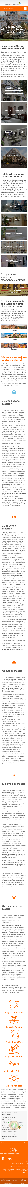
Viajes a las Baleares (14, 1071)
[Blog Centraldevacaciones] (10, 1158)
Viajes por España (14, 1012)
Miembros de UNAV (22, 1182)
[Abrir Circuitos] (18, 1143)
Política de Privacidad (5, 1180)
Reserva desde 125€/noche (14, 114)
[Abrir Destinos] (7, 1143)
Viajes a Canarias (14, 1042)
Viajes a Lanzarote (14, 1056)
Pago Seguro (14, 1180)
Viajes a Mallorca (14, 1085)
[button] (25, 8)
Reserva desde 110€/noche (14, 159)
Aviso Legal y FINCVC (23, 1179)
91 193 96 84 (8, 8)
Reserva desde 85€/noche (14, 138)
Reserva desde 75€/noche (14, 92)
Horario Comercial (11, 1182)
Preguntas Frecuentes (8, 1183)
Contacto (3, 1182)
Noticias (22, 1183)
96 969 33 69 (24, 1164)
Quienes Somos (23, 1180)
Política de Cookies (14, 1179)
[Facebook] (3, 1158)
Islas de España (14, 1027)
